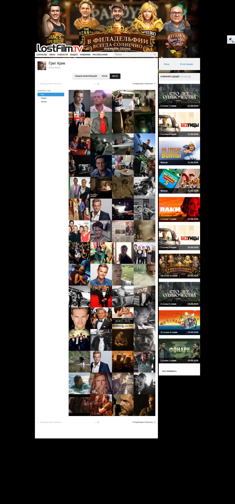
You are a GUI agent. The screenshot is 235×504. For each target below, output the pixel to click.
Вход (166, 64)
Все (42, 94)
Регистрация (186, 64)
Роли (104, 76)
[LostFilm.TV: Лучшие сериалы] (61, 47)
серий (175, 76)
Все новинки (168, 371)
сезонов (185, 76)
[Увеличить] (79, 101)
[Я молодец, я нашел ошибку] (218, 40)
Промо (44, 102)
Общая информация (86, 76)
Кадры (43, 98)
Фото (115, 76)
